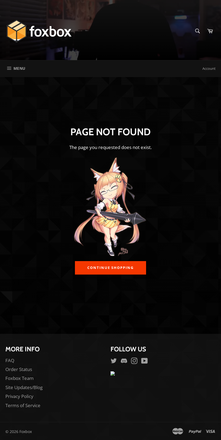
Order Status (18, 369)
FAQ (9, 360)
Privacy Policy (19, 396)
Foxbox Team (19, 378)
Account (209, 68)
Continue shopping (110, 267)
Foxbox (25, 431)
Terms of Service (22, 405)
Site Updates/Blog (24, 387)
